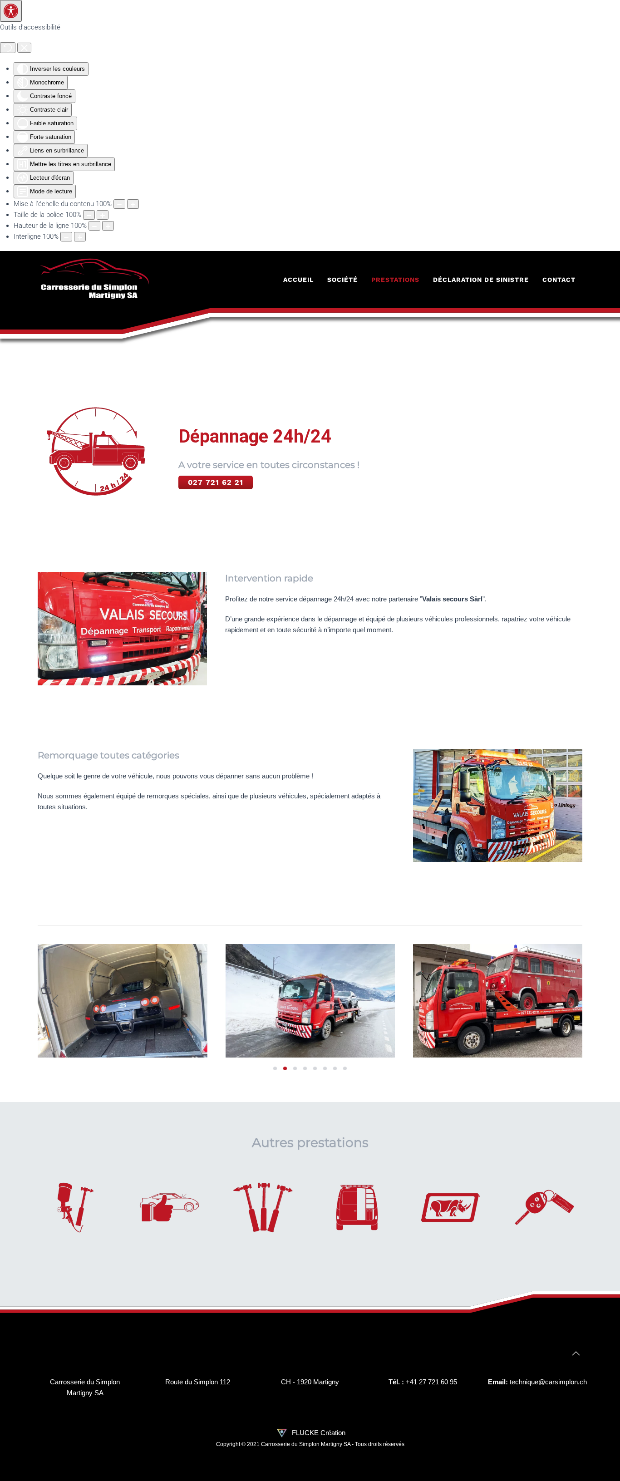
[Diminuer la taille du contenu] (119, 204)
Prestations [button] (395, 279)
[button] (55, 1001)
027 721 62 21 (215, 482)
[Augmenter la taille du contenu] (133, 204)
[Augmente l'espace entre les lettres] (80, 236)
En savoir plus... (75, 1218)
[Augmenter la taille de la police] (102, 215)
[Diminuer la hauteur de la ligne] (94, 226)
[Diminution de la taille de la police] (89, 215)
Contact (559, 279)
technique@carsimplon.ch (548, 1382)
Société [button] (342, 279)
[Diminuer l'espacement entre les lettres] (66, 236)
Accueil (298, 279)
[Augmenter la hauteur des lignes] (108, 226)
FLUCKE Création (317, 1433)
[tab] (275, 1068)
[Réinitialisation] (7, 47)
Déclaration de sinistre (481, 279)
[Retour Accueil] (94, 279)
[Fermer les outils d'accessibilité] (24, 48)
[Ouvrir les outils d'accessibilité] (11, 11)
